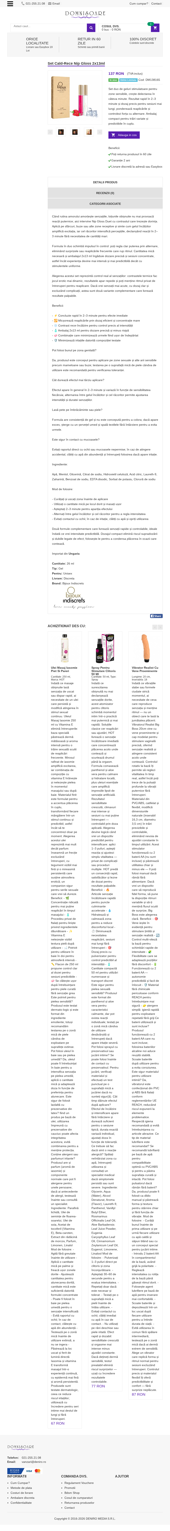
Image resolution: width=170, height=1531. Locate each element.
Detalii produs (105, 182)
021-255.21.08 (35, 3)
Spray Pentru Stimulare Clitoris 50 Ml (103, 671)
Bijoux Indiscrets (73, 583)
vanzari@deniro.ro (34, 1461)
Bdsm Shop (72, 1492)
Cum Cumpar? (20, 1483)
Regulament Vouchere (79, 1483)
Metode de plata (21, 1487)
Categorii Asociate (105, 203)
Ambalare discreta (22, 1497)
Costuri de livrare (22, 1492)
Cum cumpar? (139, 3)
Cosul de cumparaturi (78, 1497)
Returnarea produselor (79, 1502)
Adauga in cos (127, 135)
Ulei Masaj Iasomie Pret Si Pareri (64, 669)
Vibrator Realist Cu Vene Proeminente (145, 669)
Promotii (69, 1487)
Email (56, 3)
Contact (156, 3)
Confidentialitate (21, 1502)
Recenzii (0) (105, 193)
